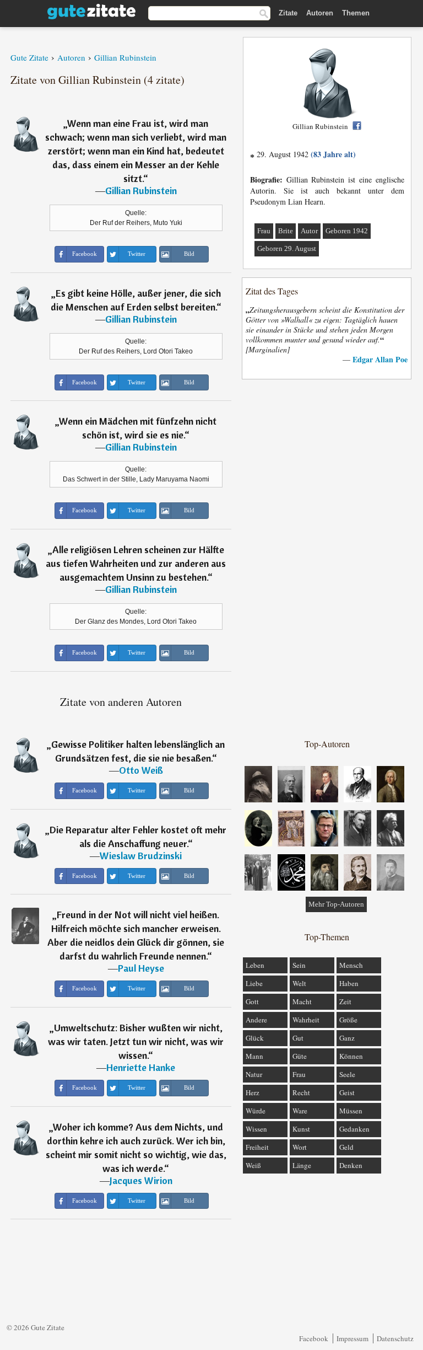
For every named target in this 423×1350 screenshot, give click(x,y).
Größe (348, 1020)
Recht (301, 1092)
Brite (285, 231)
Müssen (350, 1111)
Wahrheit (305, 1020)
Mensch (351, 965)
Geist (347, 1092)
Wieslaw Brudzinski (141, 855)
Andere (256, 1020)
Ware (299, 1111)
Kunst (301, 1129)
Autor (309, 231)
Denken (350, 1165)
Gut (297, 1038)
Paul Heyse (141, 968)
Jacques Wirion (141, 1180)
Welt (299, 983)
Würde (255, 1111)
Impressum (352, 1338)
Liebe (254, 983)
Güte (299, 1056)
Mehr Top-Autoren (336, 904)
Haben (349, 983)
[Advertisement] (327, 558)
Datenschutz (395, 1338)
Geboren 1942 (347, 231)
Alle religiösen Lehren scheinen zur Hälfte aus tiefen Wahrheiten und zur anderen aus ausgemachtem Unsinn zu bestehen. (136, 563)
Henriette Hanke (140, 1067)
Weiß (253, 1165)
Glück (255, 1038)
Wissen (256, 1129)
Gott (252, 1001)
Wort (299, 1147)
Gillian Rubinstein (141, 190)
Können (351, 1056)
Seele (347, 1074)
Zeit (345, 1001)
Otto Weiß (141, 770)
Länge (301, 1165)
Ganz (347, 1038)
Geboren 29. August (286, 248)
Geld (346, 1147)
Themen (356, 13)
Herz (252, 1092)
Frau (263, 231)
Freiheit (257, 1147)
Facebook (313, 1338)
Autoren (319, 13)
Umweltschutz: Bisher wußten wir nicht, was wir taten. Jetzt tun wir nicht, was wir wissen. (136, 1041)
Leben (255, 965)
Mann (254, 1056)
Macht (302, 1001)
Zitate (288, 13)
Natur (254, 1074)
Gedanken (354, 1129)
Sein (299, 965)
